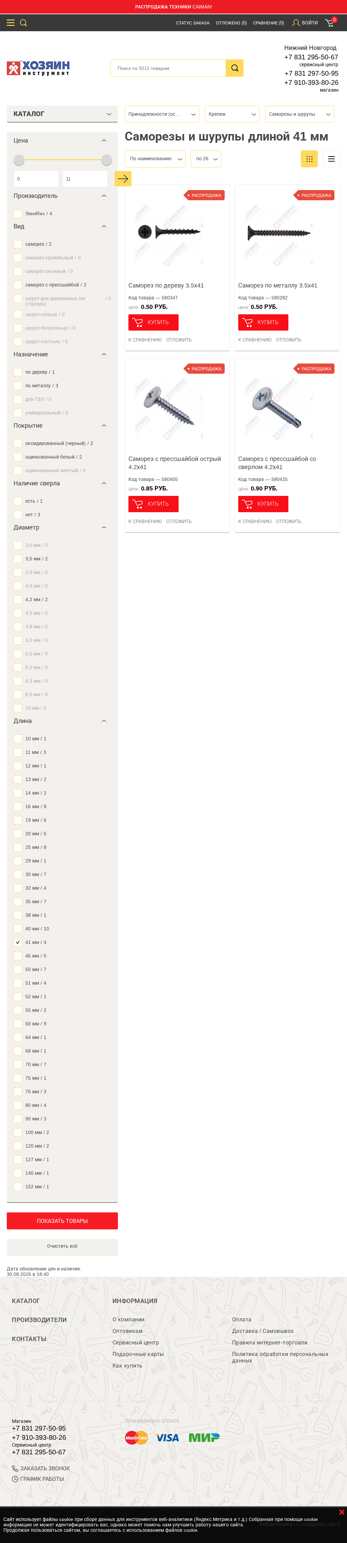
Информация (135, 1301)
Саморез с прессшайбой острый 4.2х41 (174, 463)
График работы (42, 1479)
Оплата (242, 1319)
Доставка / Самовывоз (263, 1331)
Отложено (231, 22)
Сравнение (268, 22)
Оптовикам (128, 1331)
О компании (129, 1319)
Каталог (26, 1301)
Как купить (128, 1366)
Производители (39, 1320)
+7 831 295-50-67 (311, 57)
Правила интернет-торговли (270, 1342)
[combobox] (162, 114)
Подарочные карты (138, 1354)
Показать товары (62, 1221)
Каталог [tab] (29, 113)
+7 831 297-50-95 (312, 73)
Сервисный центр (136, 1342)
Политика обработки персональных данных (280, 1357)
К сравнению (145, 339)
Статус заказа (192, 22)
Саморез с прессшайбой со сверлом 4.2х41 (277, 463)
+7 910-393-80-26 (311, 82)
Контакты (29, 1339)
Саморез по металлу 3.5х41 (278, 285)
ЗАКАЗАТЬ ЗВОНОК (45, 1468)
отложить (179, 339)
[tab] (62, 140)
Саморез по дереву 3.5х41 (166, 285)
